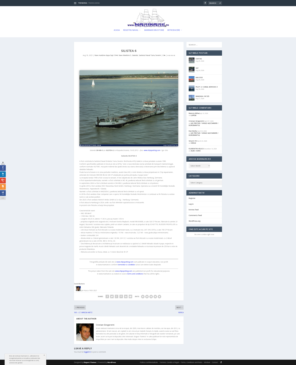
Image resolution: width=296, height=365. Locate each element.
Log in (191, 204)
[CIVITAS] (191, 60)
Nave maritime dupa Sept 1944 (106, 55)
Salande (135, 55)
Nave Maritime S (125, 55)
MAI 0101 (199, 77)
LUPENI (193, 115)
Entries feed (194, 210)
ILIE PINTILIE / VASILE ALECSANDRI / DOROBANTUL (203, 124)
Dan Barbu (193, 131)
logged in (87, 352)
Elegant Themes (90, 362)
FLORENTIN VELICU (196, 149)
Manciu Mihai (194, 113)
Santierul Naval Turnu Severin (150, 55)
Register (192, 198)
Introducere (173, 30)
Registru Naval (130, 30)
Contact (215, 362)
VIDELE (193, 143)
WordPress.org (194, 221)
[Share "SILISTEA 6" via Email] (130, 296)
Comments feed (195, 215)
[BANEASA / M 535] (191, 98)
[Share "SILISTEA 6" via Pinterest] (121, 296)
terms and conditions (135, 274)
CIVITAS (199, 59)
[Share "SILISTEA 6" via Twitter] (112, 296)
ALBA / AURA (195, 151)
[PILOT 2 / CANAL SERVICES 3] (191, 88)
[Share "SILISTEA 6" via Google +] (116, 296)
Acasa (117, 30)
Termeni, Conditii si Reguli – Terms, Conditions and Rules (181, 362)
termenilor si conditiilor (126, 265)
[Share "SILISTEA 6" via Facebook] (107, 296)
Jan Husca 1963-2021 (89, 290)
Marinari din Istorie (154, 30)
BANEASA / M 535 (202, 96)
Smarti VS (193, 141)
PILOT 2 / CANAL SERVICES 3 (206, 87)
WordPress (111, 362)
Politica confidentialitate (149, 362)
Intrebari (207, 362)
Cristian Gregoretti (105, 325)
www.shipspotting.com (152, 150)
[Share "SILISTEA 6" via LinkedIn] (125, 296)
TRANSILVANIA (94, 3)
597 (197, 68)
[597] (191, 70)
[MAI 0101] (191, 79)
